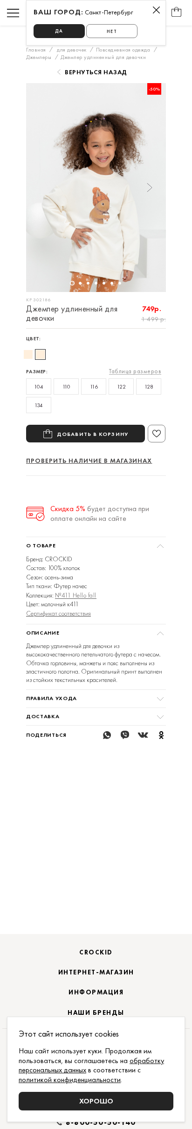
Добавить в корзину (92, 434)
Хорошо (96, 1101)
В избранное (156, 433)
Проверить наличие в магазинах (89, 460)
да (59, 31)
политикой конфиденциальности (70, 1079)
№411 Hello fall (75, 595)
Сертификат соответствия (58, 613)
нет (112, 31)
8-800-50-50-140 (101, 1122)
